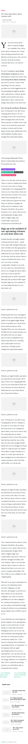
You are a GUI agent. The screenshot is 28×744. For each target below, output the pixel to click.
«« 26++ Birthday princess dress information (5, 675)
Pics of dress (18, 172)
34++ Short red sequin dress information (17, 721)
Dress (3, 10)
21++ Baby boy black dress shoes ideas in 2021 (18, 698)
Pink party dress (7, 172)
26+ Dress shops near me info (18, 691)
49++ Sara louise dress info (18, 728)
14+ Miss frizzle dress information (18, 713)
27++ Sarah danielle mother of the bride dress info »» (20, 675)
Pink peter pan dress (9, 175)
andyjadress (4, 742)
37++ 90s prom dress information (18, 706)
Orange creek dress (8, 169)
